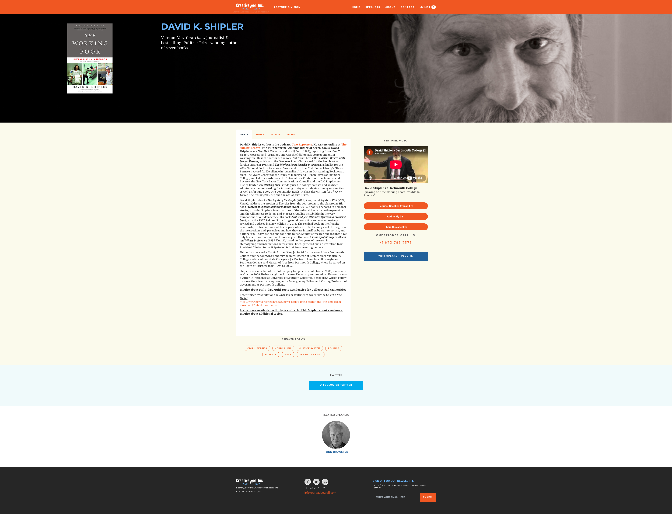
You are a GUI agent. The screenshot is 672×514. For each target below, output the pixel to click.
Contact (407, 7)
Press (291, 134)
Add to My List (395, 216)
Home (356, 7)
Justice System (309, 348)
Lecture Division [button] (287, 7)
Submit (427, 496)
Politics (333, 348)
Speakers (372, 7)
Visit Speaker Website (395, 255)
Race (288, 354)
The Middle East (311, 354)
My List (427, 7)
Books (259, 134)
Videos (275, 134)
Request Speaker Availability (396, 206)
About (390, 7)
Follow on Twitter (337, 384)
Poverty (270, 354)
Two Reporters (302, 144)
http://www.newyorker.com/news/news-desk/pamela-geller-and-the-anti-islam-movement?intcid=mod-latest (291, 303)
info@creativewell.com (320, 492)
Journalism (283, 348)
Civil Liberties (257, 348)
